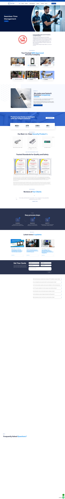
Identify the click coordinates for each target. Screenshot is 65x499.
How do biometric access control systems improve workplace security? (44, 291)
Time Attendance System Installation (33, 63)
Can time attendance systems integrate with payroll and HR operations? (44, 294)
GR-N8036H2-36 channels (47, 147)
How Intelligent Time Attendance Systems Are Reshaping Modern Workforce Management (47, 251)
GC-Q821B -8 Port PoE (18, 147)
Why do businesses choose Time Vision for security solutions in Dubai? (43, 297)
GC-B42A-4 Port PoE (32, 147)
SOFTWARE (42, 3)
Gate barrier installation (18, 76)
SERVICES (38, 3)
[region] (32, 18)
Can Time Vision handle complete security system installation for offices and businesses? (46, 285)
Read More (12, 255)
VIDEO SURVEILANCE (32, 3)
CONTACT (46, 3)
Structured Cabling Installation (32, 76)
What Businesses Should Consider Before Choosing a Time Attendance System (16, 250)
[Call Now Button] (63, 495)
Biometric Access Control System (18, 63)
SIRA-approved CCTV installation (48, 76)
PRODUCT (26, 3)
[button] (53, 3)
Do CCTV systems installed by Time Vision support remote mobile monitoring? (45, 288)
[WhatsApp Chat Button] (63, 497)
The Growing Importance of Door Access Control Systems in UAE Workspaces (32, 250)
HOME (19, 3)
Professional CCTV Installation (47, 64)
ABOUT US (22, 3)
